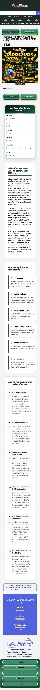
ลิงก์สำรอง (21, 679)
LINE (21, 684)
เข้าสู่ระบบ (10, 32)
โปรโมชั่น (21, 662)
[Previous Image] (3, 65)
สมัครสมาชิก (29, 32)
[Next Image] (36, 65)
